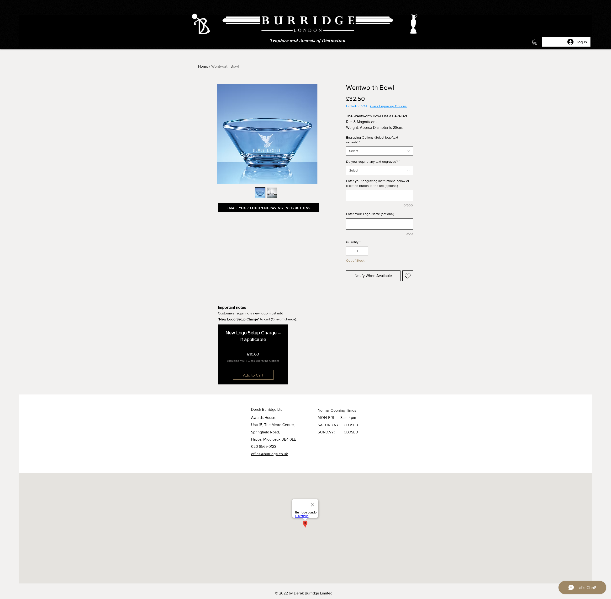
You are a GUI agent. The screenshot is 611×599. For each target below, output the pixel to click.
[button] (534, 42)
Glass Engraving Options (388, 106)
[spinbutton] (357, 251)
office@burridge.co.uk (269, 454)
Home (203, 66)
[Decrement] (350, 251)
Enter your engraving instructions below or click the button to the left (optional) (377, 183)
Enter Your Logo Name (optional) (370, 214)
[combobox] (379, 151)
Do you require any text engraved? (373, 161)
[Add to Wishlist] (407, 275)
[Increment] (364, 251)
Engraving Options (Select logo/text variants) (372, 139)
